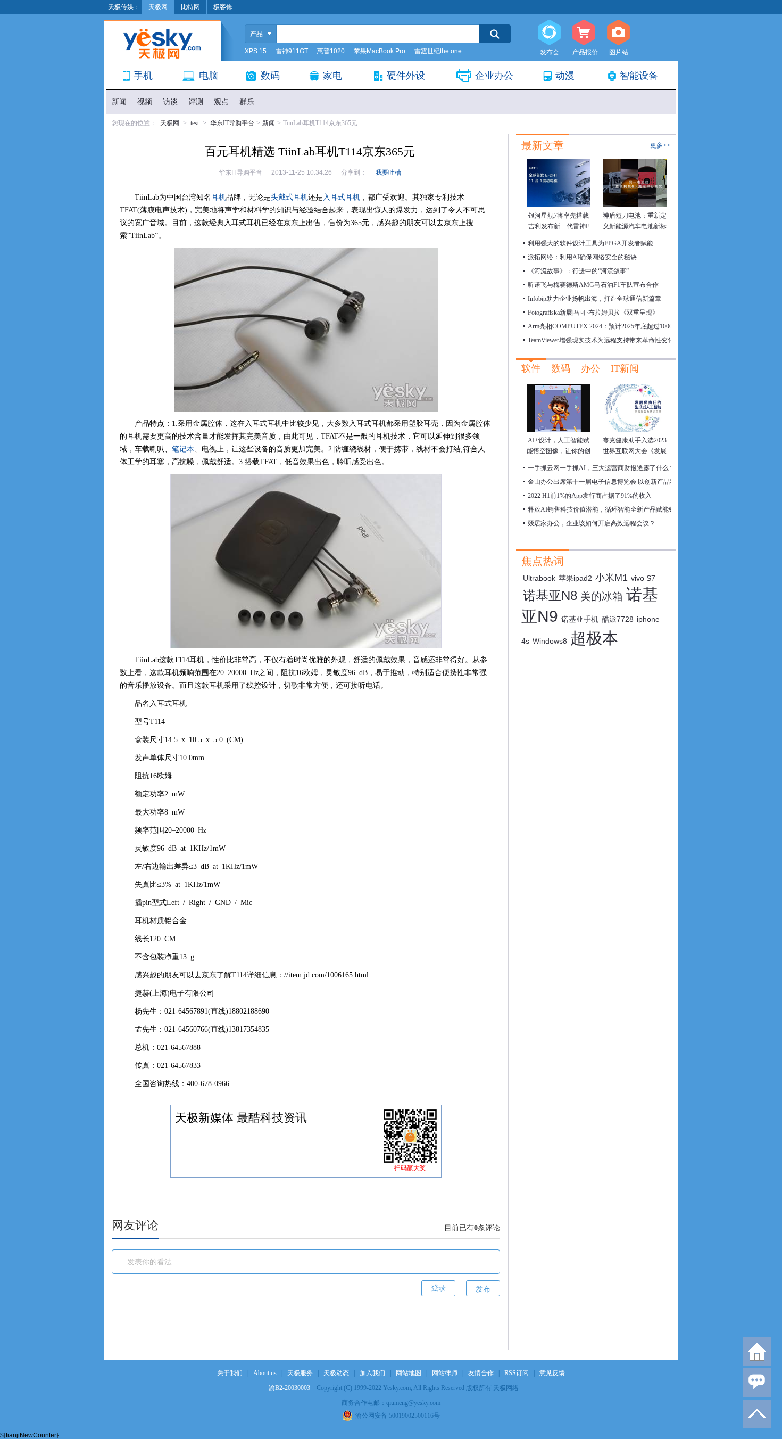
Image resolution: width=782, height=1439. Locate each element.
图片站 (618, 33)
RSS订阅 (516, 1373)
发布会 (549, 33)
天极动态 (336, 1373)
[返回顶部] (757, 1414)
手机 (143, 75)
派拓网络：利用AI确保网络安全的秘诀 (582, 257)
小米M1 (611, 577)
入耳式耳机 (341, 197)
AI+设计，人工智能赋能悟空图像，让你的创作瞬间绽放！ (558, 451)
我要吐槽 (388, 172)
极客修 (222, 7)
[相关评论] (757, 1382)
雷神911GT (292, 51)
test (194, 123)
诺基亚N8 (550, 595)
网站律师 (444, 1373)
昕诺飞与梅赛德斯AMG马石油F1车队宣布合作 (593, 285)
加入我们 (372, 1373)
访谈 (170, 102)
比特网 (190, 7)
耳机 (218, 197)
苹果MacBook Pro (379, 51)
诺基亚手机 (579, 619)
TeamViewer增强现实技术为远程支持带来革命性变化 (601, 340)
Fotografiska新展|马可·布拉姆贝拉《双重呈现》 (593, 312)
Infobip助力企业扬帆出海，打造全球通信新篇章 (594, 298)
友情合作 (481, 1373)
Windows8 (550, 641)
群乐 (246, 102)
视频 (144, 102)
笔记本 (183, 449)
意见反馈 (552, 1373)
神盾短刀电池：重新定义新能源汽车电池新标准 (635, 226)
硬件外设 (406, 75)
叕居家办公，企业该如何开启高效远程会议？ (591, 523)
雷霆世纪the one (438, 51)
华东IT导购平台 (232, 123)
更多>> (660, 145)
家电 (332, 75)
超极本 (594, 638)
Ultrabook (539, 578)
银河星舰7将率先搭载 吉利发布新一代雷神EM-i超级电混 (558, 226)
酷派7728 (618, 619)
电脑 (208, 75)
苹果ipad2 (575, 578)
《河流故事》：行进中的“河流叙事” (578, 271)
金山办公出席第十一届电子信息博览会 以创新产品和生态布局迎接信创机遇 (634, 482)
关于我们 (230, 1373)
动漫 (565, 75)
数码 (270, 75)
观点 (221, 102)
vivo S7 (643, 578)
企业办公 (494, 75)
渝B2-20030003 (289, 1388)
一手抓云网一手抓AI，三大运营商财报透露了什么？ (601, 468)
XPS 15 (256, 51)
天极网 (169, 123)
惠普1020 (331, 51)
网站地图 (408, 1373)
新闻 (119, 102)
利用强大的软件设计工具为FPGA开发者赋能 (590, 243)
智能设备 (639, 75)
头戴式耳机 (289, 197)
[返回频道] (757, 1351)
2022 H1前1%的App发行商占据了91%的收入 (590, 495)
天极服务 (300, 1373)
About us (265, 1373)
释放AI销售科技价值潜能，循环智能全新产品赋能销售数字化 (614, 509)
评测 (195, 102)
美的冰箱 (601, 596)
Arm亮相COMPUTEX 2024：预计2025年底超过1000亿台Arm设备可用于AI (632, 326)
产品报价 (583, 33)
